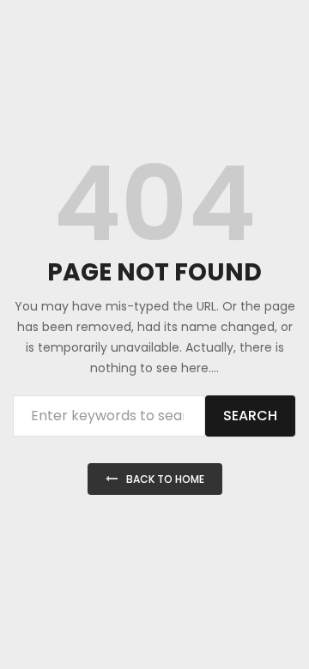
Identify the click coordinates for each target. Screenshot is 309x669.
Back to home (165, 479)
